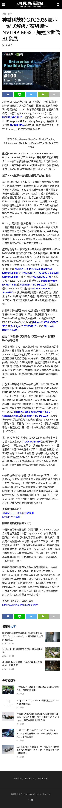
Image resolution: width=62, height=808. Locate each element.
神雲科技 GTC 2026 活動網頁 (18, 513)
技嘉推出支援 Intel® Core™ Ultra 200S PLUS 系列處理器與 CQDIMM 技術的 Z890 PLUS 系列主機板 (37, 733)
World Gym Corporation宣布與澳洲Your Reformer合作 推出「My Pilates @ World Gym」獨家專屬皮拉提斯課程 (38, 717)
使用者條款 (29, 778)
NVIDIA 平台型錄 (11, 517)
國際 (10, 13)
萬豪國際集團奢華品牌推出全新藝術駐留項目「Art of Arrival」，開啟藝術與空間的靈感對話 (22, 636)
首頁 (4, 13)
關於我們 (18, 778)
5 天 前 (21, 694)
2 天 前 (21, 757)
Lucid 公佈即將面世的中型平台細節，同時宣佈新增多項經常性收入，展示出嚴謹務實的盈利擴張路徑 (38, 750)
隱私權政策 (42, 778)
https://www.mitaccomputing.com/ (20, 605)
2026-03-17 (7, 45)
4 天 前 (21, 724)
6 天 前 (21, 707)
